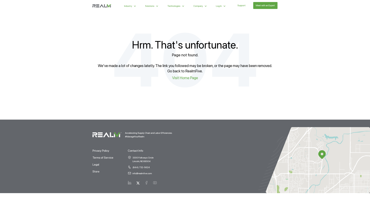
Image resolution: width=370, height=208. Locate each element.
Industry (128, 6)
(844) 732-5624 (141, 167)
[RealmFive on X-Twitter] (138, 182)
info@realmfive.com (142, 173)
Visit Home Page (185, 78)
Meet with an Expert (265, 5)
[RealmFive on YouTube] (155, 182)
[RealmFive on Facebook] (146, 182)
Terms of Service (102, 157)
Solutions (149, 6)
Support (241, 5)
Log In (219, 6)
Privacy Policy (100, 150)
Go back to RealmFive (184, 71)
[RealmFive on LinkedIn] (129, 182)
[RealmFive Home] (102, 5)
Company (198, 6)
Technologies (173, 6)
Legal (95, 164)
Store (95, 171)
